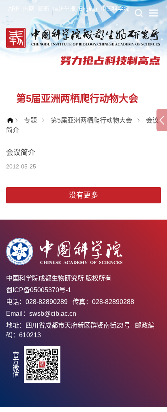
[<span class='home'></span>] (12, 120)
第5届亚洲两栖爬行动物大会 (91, 120)
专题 (30, 120)
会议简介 (20, 153)
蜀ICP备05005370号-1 (38, 290)
